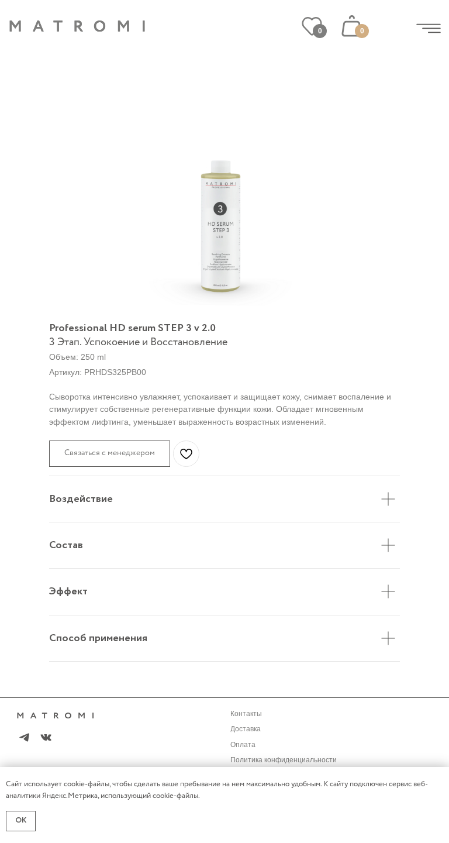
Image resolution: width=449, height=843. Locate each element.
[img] (428, 28)
